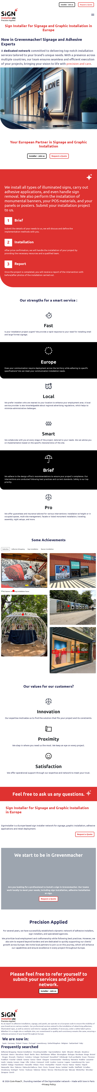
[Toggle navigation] (93, 14)
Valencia (37, 1070)
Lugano (67, 1062)
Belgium (64, 1043)
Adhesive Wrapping (18, 549)
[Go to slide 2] (46, 126)
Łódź (47, 1062)
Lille (27, 1062)
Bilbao (53, 1054)
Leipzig (9, 1062)
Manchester (19, 1065)
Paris (40, 1067)
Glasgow (45, 1059)
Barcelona (19, 1054)
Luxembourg (41, 1043)
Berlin (32, 1054)
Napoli (84, 1065)
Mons (42, 1065)
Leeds (3, 1062)
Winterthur (80, 1070)
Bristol (92, 1054)
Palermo (18, 1067)
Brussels (12, 1057)
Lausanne (89, 1059)
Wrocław (89, 1070)
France (25, 1043)
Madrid (4, 1065)
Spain (4, 1043)
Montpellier (49, 1065)
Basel (27, 1054)
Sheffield (78, 1067)
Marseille (28, 1065)
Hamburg (66, 1059)
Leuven (16, 1062)
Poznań (52, 1067)
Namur (71, 1065)
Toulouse (28, 1070)
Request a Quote (86, 4)
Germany (11, 1043)
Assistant (4, 1054)
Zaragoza (4, 1072)
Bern (38, 1054)
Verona (50, 1070)
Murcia (65, 1065)
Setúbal (64, 1067)
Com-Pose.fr (16, 1081)
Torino (21, 1070)
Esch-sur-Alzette (75, 1057)
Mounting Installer (40, 1052)
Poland (18, 1043)
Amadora (85, 1052)
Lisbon (32, 1062)
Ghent (38, 1059)
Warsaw (72, 1070)
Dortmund (45, 1057)
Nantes (78, 1065)
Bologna (71, 1054)
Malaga (10, 1065)
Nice (12, 1067)
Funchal (12, 1059)
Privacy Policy (49, 1084)
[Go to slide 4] (53, 126)
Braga (86, 1054)
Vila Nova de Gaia (61, 1070)
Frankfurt (4, 1059)
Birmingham (62, 1054)
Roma (58, 1067)
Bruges (5, 1057)
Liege (22, 1062)
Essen (84, 1057)
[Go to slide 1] (43, 126)
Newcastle (5, 1067)
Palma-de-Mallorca (30, 1067)
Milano (36, 1065)
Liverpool (40, 1062)
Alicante (70, 1052)
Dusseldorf (54, 1057)
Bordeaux (79, 1054)
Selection (5, 549)
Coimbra (28, 1057)
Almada (78, 1052)
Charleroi (20, 1057)
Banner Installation (47, 549)
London (53, 1062)
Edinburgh (64, 1057)
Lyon (88, 1062)
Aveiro (11, 1054)
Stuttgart (14, 1070)
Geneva (26, 1059)
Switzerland (73, 1043)
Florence (91, 1057)
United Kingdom (54, 1043)
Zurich (11, 1072)
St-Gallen (86, 1067)
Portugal (32, 1043)
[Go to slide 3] (50, 126)
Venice (43, 1070)
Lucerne (60, 1062)
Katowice (74, 1059)
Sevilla (71, 1067)
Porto (45, 1067)
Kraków (82, 1059)
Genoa (32, 1059)
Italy (81, 1043)
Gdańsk (19, 1059)
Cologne (36, 1057)
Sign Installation (32, 549)
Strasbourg (5, 1070)
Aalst (64, 1052)
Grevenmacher (55, 1059)
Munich (58, 1065)
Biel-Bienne (45, 1054)
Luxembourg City (78, 1062)
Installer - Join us (67, 4)
